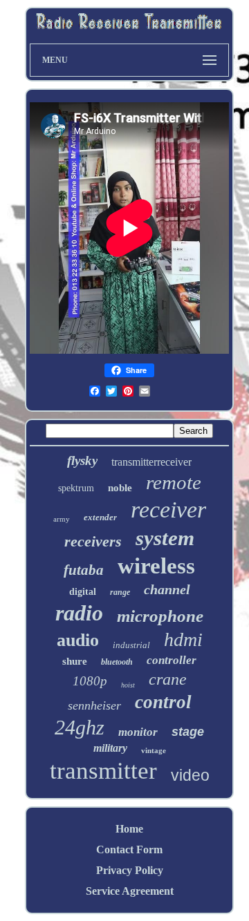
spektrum (76, 488)
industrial (131, 645)
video (190, 775)
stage (188, 732)
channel (167, 589)
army (61, 519)
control (163, 702)
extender (100, 517)
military (110, 748)
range (120, 592)
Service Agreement (130, 891)
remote (173, 482)
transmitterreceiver (151, 462)
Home (129, 829)
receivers (93, 541)
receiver (168, 509)
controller (171, 660)
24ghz (79, 727)
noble (120, 487)
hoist (128, 685)
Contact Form (129, 849)
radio (79, 612)
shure (74, 661)
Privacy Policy (129, 870)
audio (78, 640)
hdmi (183, 639)
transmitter (103, 770)
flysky (82, 460)
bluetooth (117, 662)
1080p (90, 681)
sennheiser (94, 705)
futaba (84, 570)
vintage (153, 750)
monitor (138, 732)
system (165, 538)
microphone (160, 616)
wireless (156, 565)
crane (168, 679)
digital (82, 592)
